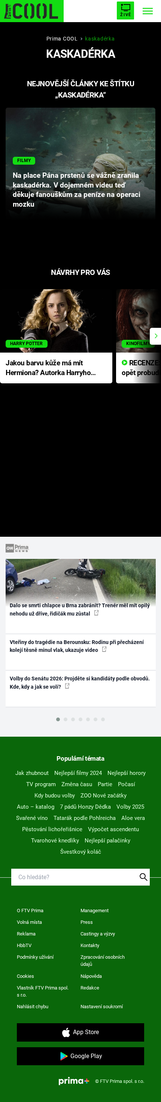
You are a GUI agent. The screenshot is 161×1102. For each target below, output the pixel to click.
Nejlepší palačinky (107, 840)
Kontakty (89, 945)
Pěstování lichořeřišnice (52, 829)
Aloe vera (133, 818)
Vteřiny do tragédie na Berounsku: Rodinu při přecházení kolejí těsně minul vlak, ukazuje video (77, 646)
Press (86, 922)
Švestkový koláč (80, 851)
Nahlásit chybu (32, 1006)
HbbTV (24, 945)
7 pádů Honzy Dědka (85, 806)
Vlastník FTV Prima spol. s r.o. (43, 991)
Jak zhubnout (32, 773)
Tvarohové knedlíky (55, 840)
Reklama (26, 934)
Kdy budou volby (54, 795)
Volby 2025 (130, 806)
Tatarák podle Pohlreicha (85, 818)
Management (94, 910)
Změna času (76, 784)
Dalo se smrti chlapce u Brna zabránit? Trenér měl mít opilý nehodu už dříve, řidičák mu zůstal (80, 609)
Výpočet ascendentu (113, 829)
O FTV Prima (30, 910)
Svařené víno (32, 818)
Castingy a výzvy (97, 934)
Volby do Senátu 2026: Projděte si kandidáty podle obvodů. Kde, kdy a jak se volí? (80, 682)
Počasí (126, 784)
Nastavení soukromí (101, 1006)
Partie (105, 784)
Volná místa (29, 922)
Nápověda (91, 976)
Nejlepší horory (126, 773)
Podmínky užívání (35, 957)
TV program (41, 784)
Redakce (89, 988)
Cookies (25, 976)
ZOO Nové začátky (103, 795)
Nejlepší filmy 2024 (78, 773)
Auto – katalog (35, 806)
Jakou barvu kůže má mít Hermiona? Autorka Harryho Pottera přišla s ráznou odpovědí (48, 368)
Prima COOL (62, 39)
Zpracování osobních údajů (102, 960)
